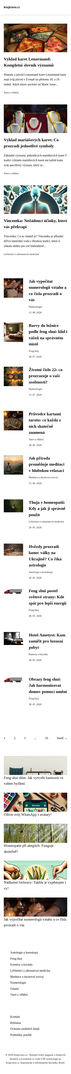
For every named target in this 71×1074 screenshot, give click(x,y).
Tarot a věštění (11, 92)
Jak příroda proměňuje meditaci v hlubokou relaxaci (46, 464)
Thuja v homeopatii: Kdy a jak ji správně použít (47, 508)
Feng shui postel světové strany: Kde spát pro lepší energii (47, 597)
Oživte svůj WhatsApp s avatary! (27, 815)
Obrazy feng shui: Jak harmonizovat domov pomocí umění (48, 685)
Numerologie (35, 307)
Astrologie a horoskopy (41, 572)
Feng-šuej (34, 351)
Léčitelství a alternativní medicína (21, 254)
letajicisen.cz (12, 7)
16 (46, 738)
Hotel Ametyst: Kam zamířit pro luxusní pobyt (47, 641)
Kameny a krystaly (38, 654)
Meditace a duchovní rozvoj (43, 477)
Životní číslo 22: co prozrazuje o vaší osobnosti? (45, 375)
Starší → (62, 738)
